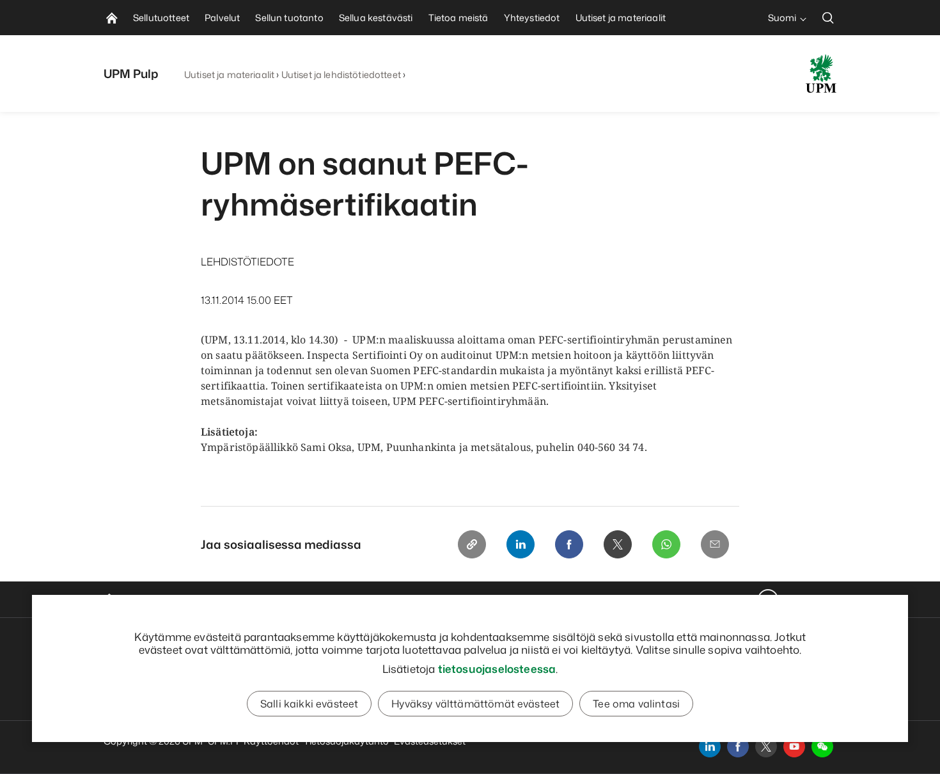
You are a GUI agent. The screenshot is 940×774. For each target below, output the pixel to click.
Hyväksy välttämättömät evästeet (475, 704)
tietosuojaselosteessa (497, 668)
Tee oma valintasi (636, 704)
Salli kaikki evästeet (309, 704)
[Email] (715, 544)
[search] (828, 17)
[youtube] (794, 746)
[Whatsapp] (666, 544)
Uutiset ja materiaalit (229, 74)
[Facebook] (569, 544)
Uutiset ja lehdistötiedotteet (341, 74)
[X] (618, 544)
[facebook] (738, 746)
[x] (766, 746)
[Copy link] (472, 544)
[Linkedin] (520, 544)
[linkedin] (710, 746)
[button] (822, 746)
